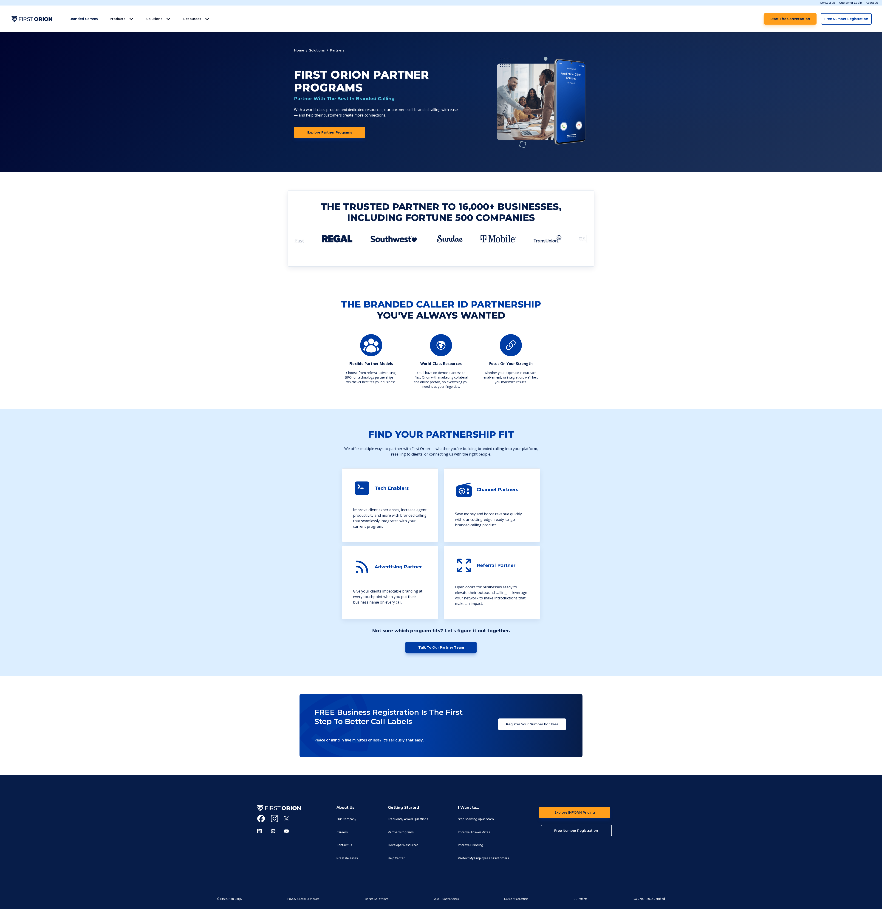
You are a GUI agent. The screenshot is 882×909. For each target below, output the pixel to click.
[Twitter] (286, 818)
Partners (337, 50)
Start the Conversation (790, 19)
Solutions (317, 50)
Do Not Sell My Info (376, 898)
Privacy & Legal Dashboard (303, 898)
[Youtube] (286, 831)
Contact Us (827, 2)
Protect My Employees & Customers (483, 858)
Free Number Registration (846, 19)
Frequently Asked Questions (408, 819)
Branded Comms (84, 19)
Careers (342, 832)
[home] (32, 19)
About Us (872, 2)
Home (299, 50)
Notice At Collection (516, 898)
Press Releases (347, 858)
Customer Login (850, 2)
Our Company (346, 819)
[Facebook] (261, 818)
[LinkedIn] (261, 831)
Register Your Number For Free (532, 724)
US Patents (580, 898)
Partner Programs (400, 832)
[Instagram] (274, 818)
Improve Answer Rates (474, 832)
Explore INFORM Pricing (574, 812)
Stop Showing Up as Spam (476, 819)
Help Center (396, 858)
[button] (122, 19)
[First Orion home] (279, 808)
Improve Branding (470, 845)
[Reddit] (274, 831)
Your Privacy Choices (446, 898)
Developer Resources (403, 845)
